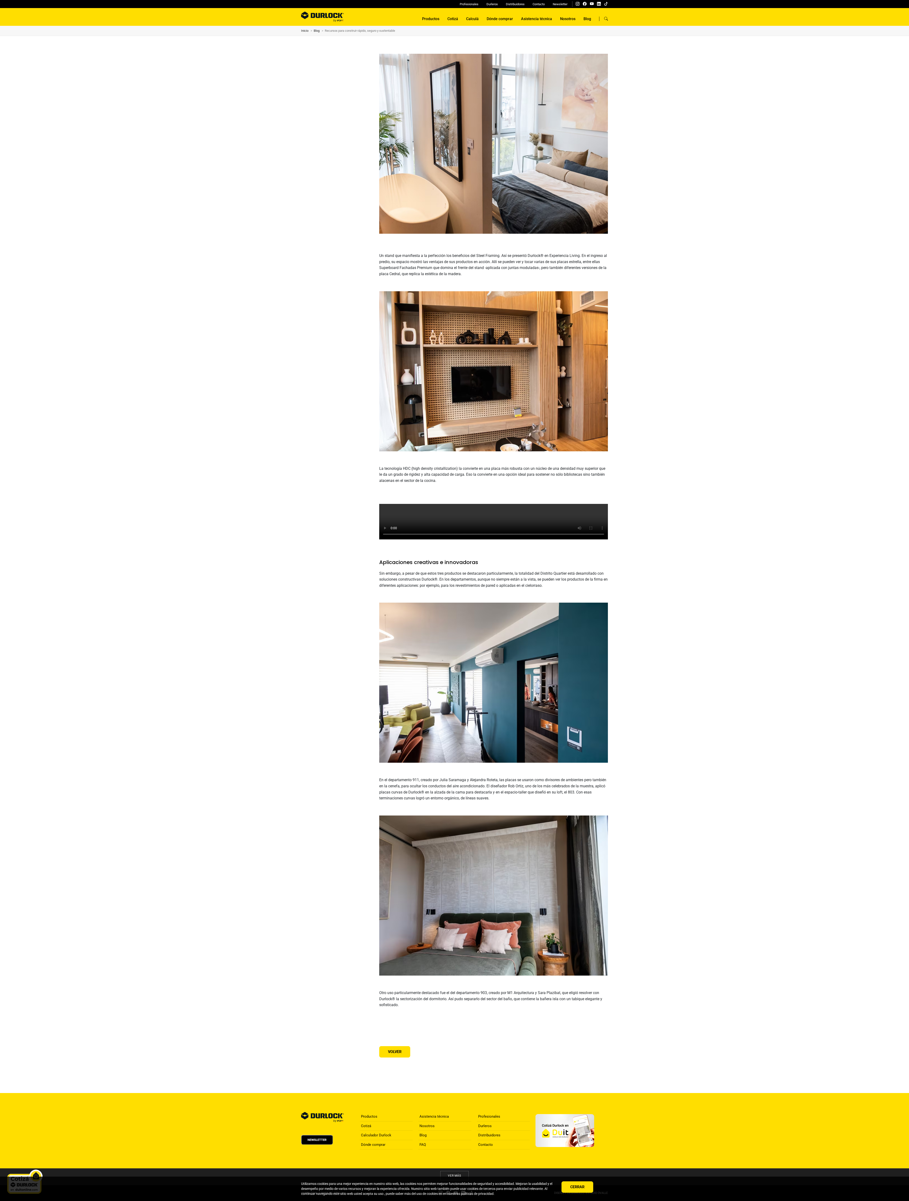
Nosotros (567, 19)
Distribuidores (515, 4)
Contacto (539, 4)
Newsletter (560, 4)
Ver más (454, 1175)
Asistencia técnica (536, 19)
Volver (394, 1051)
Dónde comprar (500, 19)
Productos (430, 19)
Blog (587, 19)
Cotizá (452, 19)
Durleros (492, 4)
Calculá (472, 19)
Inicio (304, 30)
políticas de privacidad (477, 1194)
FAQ (422, 1145)
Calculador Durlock (376, 1135)
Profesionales (469, 4)
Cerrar (577, 1187)
